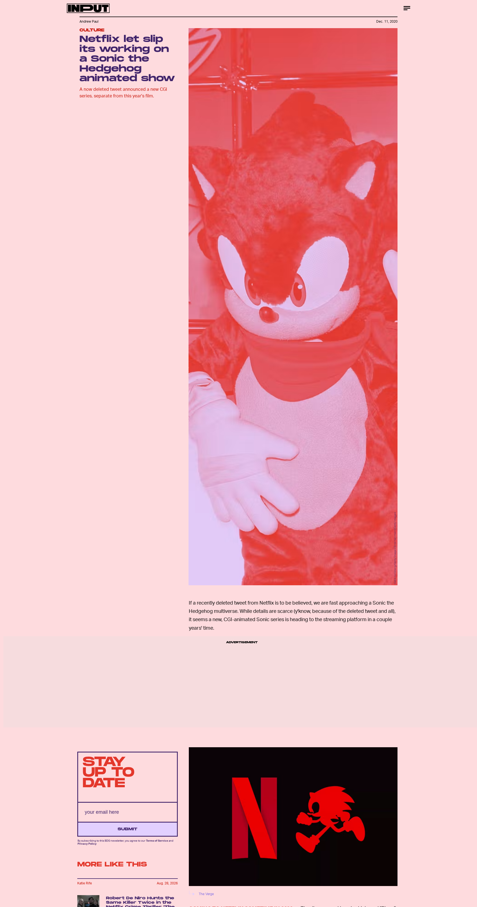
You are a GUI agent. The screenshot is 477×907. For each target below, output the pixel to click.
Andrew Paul (89, 21)
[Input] (88, 8)
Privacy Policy (87, 843)
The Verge (206, 894)
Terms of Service (157, 840)
